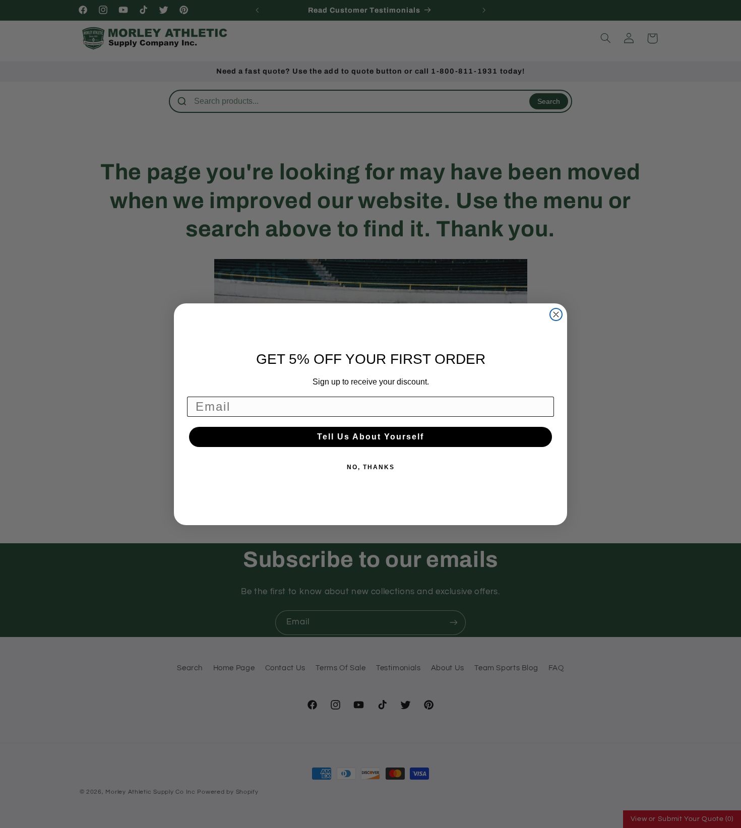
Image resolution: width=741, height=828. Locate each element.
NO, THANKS (371, 467)
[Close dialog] (556, 314)
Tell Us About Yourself (370, 436)
